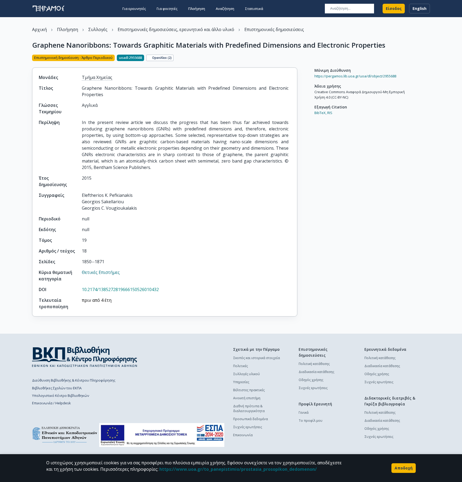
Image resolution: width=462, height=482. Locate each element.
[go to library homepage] (84, 357)
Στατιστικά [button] (254, 8)
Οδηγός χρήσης (311, 380)
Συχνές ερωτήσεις (247, 427)
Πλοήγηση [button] (196, 8)
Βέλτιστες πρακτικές (249, 390)
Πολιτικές (240, 366)
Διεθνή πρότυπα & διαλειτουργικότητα (249, 408)
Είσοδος (394, 8)
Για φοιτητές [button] (167, 8)
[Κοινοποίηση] (295, 58)
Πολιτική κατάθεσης (314, 364)
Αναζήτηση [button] (225, 8)
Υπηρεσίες (241, 382)
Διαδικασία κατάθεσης (316, 372)
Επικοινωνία (243, 435)
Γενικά (304, 412)
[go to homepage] (48, 8)
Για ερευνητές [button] (134, 8)
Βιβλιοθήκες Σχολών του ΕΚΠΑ (57, 388)
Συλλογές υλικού (246, 374)
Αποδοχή (404, 467)
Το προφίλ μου (310, 420)
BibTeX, (320, 112)
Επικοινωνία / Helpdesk (51, 403)
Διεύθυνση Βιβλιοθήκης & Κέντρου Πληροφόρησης (73, 380)
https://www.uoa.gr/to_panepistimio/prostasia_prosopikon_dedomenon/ (238, 469)
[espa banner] (161, 435)
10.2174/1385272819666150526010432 (120, 289)
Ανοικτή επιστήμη (246, 398)
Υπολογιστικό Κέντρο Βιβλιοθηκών (60, 395)
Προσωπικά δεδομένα (250, 419)
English (419, 8)
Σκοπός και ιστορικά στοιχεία (256, 358)
